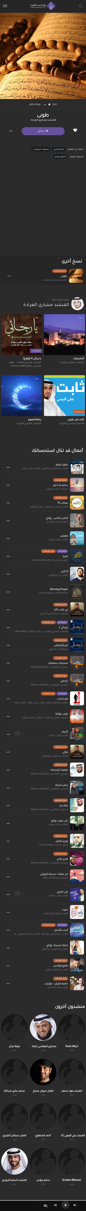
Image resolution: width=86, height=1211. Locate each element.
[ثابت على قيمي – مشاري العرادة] (64, 395)
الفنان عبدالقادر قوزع (57, 703)
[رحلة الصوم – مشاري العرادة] (21, 395)
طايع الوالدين (60, 966)
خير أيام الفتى (61, 645)
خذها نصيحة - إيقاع (57, 945)
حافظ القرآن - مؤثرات (56, 984)
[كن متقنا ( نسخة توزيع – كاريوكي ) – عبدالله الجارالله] (77, 876)
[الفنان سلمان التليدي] (14, 1116)
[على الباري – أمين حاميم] (77, 894)
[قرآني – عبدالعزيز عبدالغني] (77, 752)
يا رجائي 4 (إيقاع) (32, 358)
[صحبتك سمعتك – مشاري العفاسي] (77, 663)
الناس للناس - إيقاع (57, 518)
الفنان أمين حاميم (58, 735)
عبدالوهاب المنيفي (58, 649)
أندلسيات (78, 358)
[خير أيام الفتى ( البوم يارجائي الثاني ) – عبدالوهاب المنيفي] (77, 645)
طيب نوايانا (61, 714)
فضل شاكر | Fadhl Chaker (53, 845)
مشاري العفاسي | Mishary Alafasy (49, 667)
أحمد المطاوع (43, 1135)
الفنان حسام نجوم (32, 718)
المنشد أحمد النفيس (56, 489)
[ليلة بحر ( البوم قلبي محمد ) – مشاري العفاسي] (77, 805)
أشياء (65, 732)
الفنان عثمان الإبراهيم (56, 507)
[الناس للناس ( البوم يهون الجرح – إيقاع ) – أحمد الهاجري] (77, 520)
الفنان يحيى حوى (36, 703)
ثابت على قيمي (76, 419)
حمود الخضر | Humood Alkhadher (49, 560)
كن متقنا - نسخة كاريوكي (54, 874)
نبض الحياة (61, 785)
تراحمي (64, 681)
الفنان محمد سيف (58, 824)
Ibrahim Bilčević (71, 1180)
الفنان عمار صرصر (58, 540)
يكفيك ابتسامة (59, 770)
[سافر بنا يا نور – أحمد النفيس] (77, 485)
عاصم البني (58, 149)
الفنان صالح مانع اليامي (55, 913)
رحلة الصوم (34, 419)
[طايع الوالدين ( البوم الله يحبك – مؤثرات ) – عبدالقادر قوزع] (77, 965)
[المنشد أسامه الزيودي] (14, 1161)
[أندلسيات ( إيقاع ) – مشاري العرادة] (64, 334)
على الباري (62, 892)
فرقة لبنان (14, 1046)
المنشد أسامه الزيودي (14, 1180)
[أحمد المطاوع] (43, 1116)
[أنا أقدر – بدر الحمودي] (77, 574)
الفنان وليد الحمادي (57, 987)
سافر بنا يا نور (60, 485)
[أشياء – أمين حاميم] (77, 734)
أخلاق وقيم (60, 157)
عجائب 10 (62, 503)
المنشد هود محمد (71, 1091)
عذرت (65, 910)
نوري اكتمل (61, 841)
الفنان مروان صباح (43, 1091)
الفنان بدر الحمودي (58, 575)
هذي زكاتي (62, 859)
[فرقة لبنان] (14, 1027)
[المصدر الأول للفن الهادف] (42, 6)
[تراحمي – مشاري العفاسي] (77, 681)
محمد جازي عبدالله (14, 1091)
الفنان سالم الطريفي (29, 934)
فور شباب (62, 699)
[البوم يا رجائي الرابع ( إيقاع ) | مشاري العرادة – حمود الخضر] (21, 334)
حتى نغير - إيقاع (59, 821)
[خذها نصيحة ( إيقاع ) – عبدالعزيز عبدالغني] (77, 948)
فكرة (65, 556)
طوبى (64, 276)
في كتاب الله (61, 610)
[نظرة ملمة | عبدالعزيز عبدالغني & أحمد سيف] (77, 467)
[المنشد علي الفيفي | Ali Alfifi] (71, 1116)
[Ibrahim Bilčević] (71, 1161)
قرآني (65, 752)
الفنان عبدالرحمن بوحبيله (54, 934)
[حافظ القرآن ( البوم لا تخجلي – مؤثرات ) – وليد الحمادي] (77, 983)
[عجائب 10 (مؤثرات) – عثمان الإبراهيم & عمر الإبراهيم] (77, 503)
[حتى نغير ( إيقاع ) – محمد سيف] (77, 823)
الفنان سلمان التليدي (14, 1135)
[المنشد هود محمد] (71, 1072)
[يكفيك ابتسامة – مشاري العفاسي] (77, 770)
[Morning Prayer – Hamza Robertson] (77, 592)
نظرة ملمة (62, 465)
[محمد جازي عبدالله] (14, 1072)
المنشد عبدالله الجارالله (55, 878)
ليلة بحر (64, 805)
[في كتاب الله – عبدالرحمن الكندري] (77, 609)
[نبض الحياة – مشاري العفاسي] (77, 787)
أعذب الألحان (61, 930)
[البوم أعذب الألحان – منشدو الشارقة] (77, 930)
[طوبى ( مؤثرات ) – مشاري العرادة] (76, 276)
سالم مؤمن (43, 1180)
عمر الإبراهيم (36, 507)
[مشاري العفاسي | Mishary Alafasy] (43, 1027)
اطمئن (64, 536)
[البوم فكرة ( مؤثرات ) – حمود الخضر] (77, 556)
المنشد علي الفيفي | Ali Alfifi (71, 1135)
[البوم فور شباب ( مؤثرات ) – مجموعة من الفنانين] (77, 698)
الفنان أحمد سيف (31, 468)
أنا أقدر (64, 571)
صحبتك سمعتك (58, 663)
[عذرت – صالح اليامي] (77, 912)
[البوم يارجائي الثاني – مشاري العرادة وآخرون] (77, 627)
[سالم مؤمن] (43, 1161)
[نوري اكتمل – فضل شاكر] (77, 841)
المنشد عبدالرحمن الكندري (53, 614)
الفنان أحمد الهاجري (57, 522)
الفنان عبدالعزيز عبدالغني (55, 468)
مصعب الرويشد (41, 149)
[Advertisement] (43, 211)
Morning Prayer (59, 589)
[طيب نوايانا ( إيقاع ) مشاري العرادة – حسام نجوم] (77, 716)
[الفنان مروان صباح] (43, 1072)
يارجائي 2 (63, 627)
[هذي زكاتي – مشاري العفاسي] (77, 859)
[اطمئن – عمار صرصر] (77, 538)
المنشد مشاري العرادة (43, 120)
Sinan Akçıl (71, 1046)
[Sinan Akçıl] (71, 1027)
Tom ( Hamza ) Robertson (53, 593)
